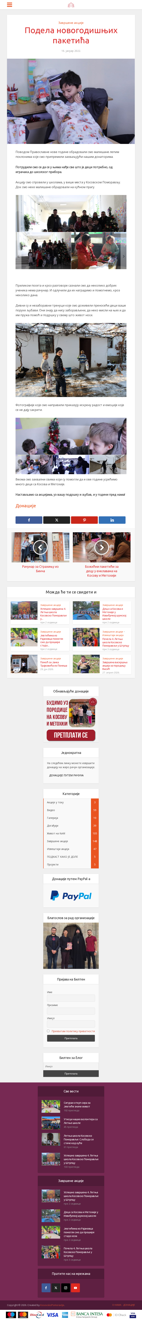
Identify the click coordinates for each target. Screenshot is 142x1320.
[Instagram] (65, 1287)
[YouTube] (75, 1287)
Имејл (51, 1018)
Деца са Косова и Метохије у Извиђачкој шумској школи (81, 1214)
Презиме (52, 1005)
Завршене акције (71, 23)
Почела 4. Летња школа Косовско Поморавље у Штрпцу (115, 642)
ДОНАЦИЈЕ (129, 1304)
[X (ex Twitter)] (55, 1287)
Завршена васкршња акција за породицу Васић (114, 665)
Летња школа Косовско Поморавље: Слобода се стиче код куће (79, 1139)
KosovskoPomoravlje (52, 1305)
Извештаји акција (113, 635)
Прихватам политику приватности (73, 1031)
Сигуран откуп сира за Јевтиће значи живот (77, 1104)
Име (49, 992)
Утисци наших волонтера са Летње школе (81, 1121)
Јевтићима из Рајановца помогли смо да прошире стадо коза (79, 1232)
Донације (26, 505)
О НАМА (116, 1304)
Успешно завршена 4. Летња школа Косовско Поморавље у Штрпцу (81, 1159)
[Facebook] (46, 1287)
